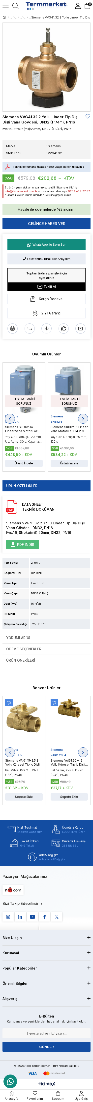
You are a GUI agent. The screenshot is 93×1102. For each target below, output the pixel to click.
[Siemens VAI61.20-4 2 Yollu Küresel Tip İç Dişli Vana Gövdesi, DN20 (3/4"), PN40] (69, 723)
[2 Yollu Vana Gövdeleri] (27, 17)
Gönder (46, 1047)
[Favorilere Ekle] (88, 116)
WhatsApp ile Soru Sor (49, 244)
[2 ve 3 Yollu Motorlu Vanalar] (18, 17)
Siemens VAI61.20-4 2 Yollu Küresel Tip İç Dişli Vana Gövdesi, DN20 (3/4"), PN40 (68, 763)
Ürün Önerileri (20, 660)
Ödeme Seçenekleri (24, 649)
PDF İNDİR (25, 544)
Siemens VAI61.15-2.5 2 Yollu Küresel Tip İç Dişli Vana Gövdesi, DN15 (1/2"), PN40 (22, 763)
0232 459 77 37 (79, 191)
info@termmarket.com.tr (21, 191)
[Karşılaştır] (30, 328)
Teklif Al (50, 286)
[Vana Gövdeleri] (23, 17)
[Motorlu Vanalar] (14, 17)
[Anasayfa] (8, 17)
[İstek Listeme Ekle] (12, 328)
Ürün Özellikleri (22, 486)
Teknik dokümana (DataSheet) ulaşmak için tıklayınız (48, 166)
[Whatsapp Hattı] (10, 1081)
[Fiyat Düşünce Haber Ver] (46, 328)
